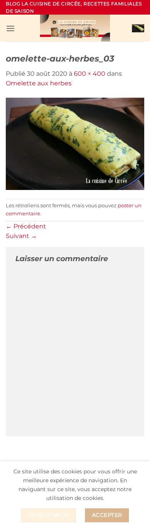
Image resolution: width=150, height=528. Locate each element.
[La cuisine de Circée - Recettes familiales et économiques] (75, 28)
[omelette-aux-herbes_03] (75, 143)
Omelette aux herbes (39, 83)
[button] (10, 28)
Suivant (21, 236)
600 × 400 (89, 73)
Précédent (26, 226)
